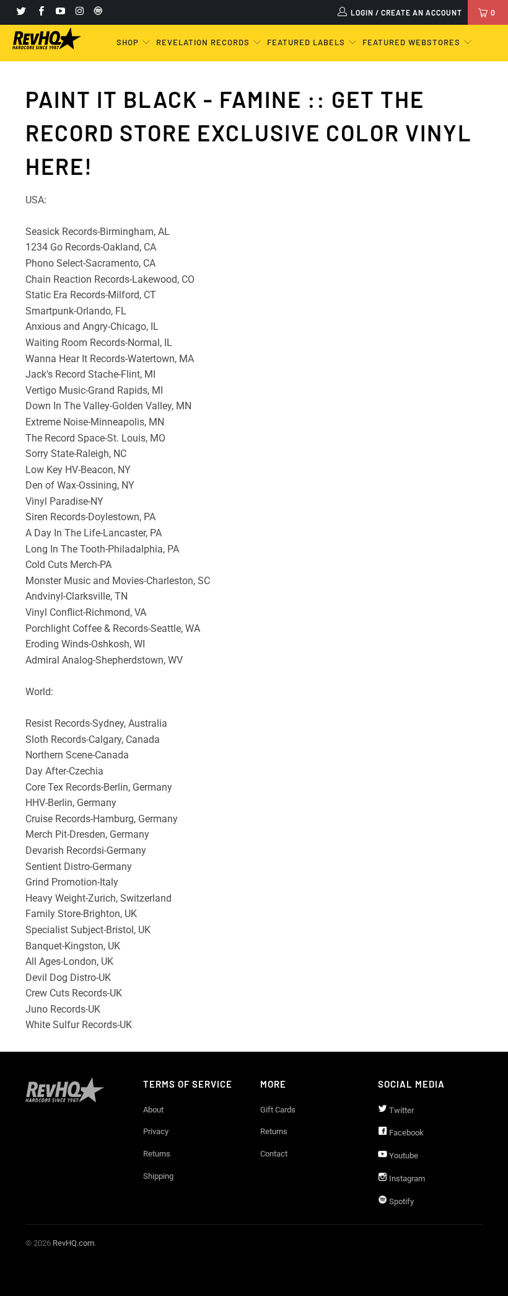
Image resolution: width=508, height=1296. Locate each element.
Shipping (158, 1176)
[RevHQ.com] (46, 38)
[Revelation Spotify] (96, 12)
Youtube (402, 1155)
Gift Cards (278, 1109)
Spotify (400, 1201)
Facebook (405, 1132)
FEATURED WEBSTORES (412, 42)
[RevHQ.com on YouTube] (60, 12)
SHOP (128, 42)
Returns (156, 1153)
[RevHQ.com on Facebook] (40, 12)
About (153, 1109)
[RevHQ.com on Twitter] (20, 12)
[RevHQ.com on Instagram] (79, 12)
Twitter (400, 1110)
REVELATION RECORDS (203, 42)
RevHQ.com (73, 1243)
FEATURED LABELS (306, 42)
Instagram (406, 1178)
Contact (273, 1153)
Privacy (156, 1131)
